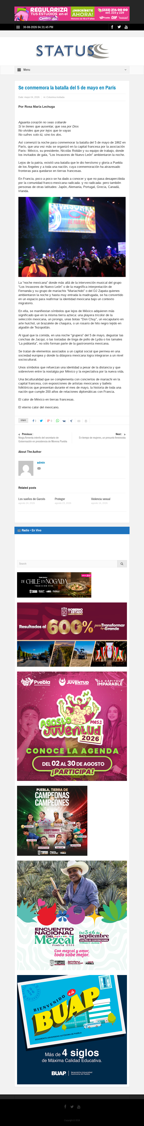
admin (41, 463)
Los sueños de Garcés (31, 499)
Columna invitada (55, 97)
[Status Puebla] (72, 51)
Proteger (60, 499)
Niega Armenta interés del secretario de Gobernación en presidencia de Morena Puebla (42, 437)
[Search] (122, 563)
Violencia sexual (100, 499)
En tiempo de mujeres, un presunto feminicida (102, 436)
